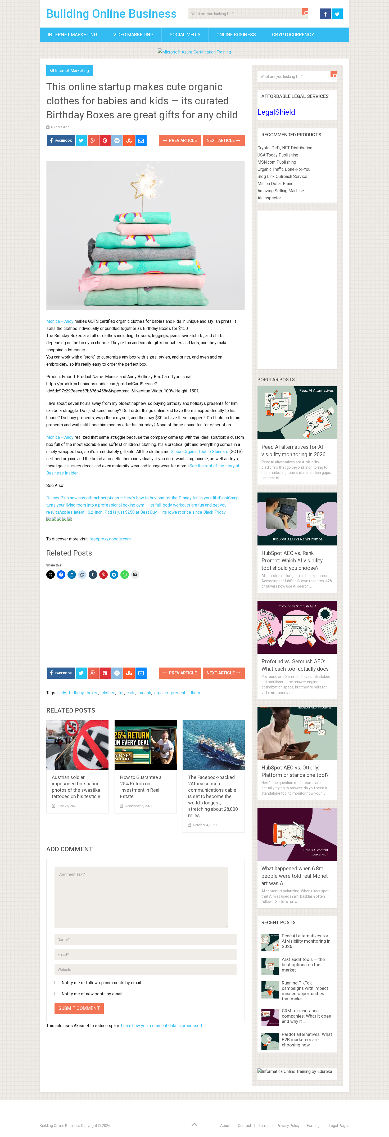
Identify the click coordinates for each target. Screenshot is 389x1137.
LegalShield (276, 112)
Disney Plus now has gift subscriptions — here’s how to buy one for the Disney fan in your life (132, 497)
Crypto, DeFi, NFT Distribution (284, 147)
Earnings (314, 1125)
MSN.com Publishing (276, 162)
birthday (76, 692)
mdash (145, 692)
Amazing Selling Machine (280, 190)
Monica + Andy (60, 321)
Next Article (221, 140)
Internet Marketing (72, 34)
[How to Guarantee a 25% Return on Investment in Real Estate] (146, 745)
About (225, 1125)
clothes (108, 692)
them (195, 692)
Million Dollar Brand (275, 183)
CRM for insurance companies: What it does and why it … (306, 1016)
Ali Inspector (269, 197)
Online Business (236, 34)
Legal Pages (339, 1125)
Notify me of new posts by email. (92, 993)
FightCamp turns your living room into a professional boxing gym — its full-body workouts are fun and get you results (142, 505)
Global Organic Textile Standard (199, 451)
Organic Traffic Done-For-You (283, 169)
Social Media (185, 34)
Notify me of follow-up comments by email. (102, 982)
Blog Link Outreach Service (282, 176)
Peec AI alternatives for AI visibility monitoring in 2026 (306, 941)
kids (131, 692)
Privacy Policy (288, 1125)
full (121, 692)
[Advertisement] (145, 624)
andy (61, 692)
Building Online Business (111, 14)
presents (179, 692)
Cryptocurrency (293, 34)
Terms (264, 1125)
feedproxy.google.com (110, 538)
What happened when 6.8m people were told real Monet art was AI (294, 876)
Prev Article (182, 140)
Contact (244, 1125)
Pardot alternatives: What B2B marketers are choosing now (307, 1040)
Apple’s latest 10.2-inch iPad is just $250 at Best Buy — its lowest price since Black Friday (142, 512)
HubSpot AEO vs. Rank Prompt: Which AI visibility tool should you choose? (292, 560)
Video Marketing (133, 34)
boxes (92, 692)
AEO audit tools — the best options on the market (303, 965)
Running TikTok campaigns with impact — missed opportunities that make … (307, 990)
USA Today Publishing (277, 155)
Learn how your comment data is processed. (162, 1025)
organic (161, 692)
